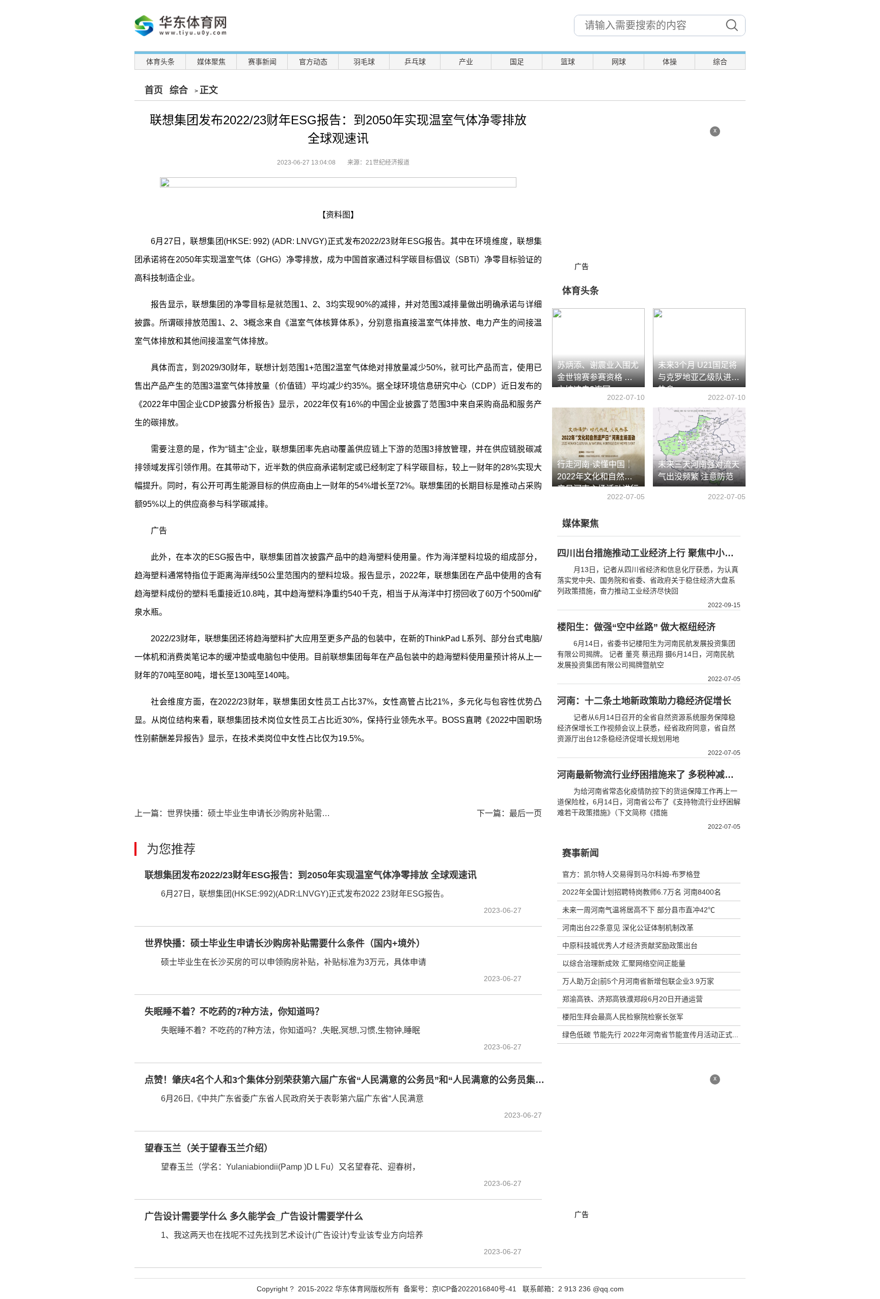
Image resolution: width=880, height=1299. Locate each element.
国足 (517, 62)
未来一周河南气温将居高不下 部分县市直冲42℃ (638, 910)
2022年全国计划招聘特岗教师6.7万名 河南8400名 (641, 892)
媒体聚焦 (211, 62)
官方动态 (313, 62)
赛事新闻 (262, 62)
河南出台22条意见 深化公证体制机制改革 (628, 928)
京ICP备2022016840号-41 (474, 1289)
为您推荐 (171, 849)
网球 (619, 62)
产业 (466, 62)
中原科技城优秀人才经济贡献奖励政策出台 (630, 945)
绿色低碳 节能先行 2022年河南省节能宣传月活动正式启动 (654, 1035)
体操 (670, 62)
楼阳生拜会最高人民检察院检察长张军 (622, 1017)
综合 (720, 62)
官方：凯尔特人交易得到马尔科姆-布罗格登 (631, 874)
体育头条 (160, 62)
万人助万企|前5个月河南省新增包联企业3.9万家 (638, 981)
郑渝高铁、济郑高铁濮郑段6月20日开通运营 (632, 999)
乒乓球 (415, 62)
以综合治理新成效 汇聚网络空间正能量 (623, 963)
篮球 (568, 62)
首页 (154, 90)
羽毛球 (364, 62)
